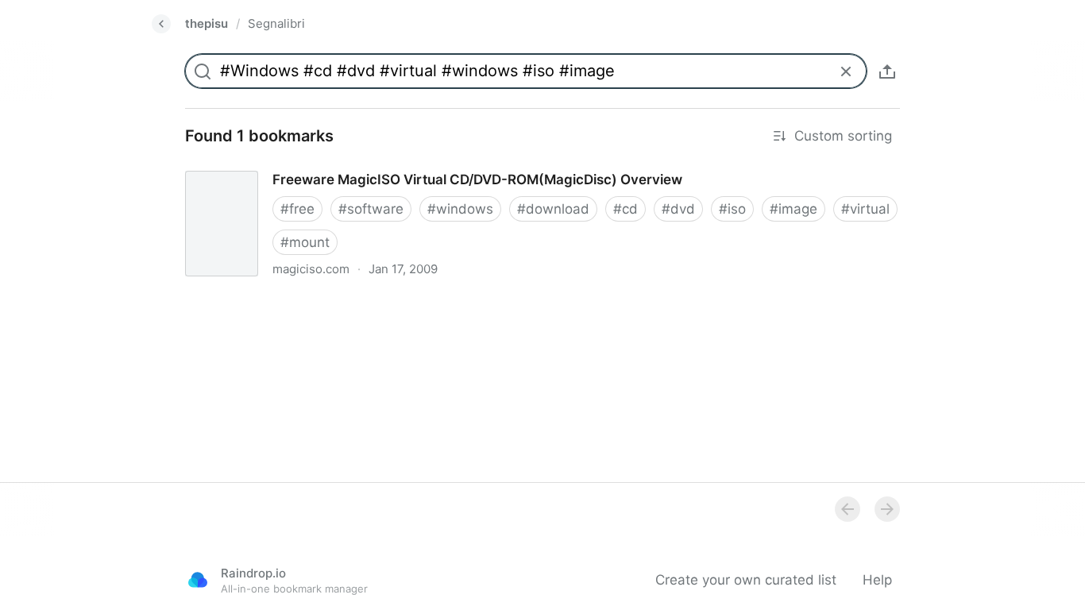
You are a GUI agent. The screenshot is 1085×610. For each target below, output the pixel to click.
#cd (625, 209)
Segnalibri (276, 23)
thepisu (206, 23)
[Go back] (161, 23)
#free (297, 209)
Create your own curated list (745, 580)
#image (793, 209)
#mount (305, 242)
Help (877, 580)
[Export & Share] (887, 71)
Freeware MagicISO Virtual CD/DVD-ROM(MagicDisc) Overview (371, 165)
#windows (460, 209)
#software (370, 209)
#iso (732, 209)
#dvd (678, 209)
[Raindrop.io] (197, 580)
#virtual (865, 209)
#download (553, 209)
